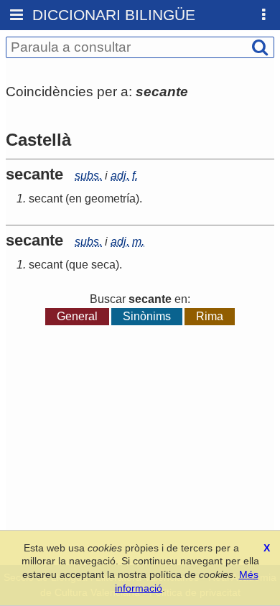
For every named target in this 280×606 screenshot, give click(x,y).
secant (45, 198)
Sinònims (147, 316)
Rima (209, 316)
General (77, 316)
